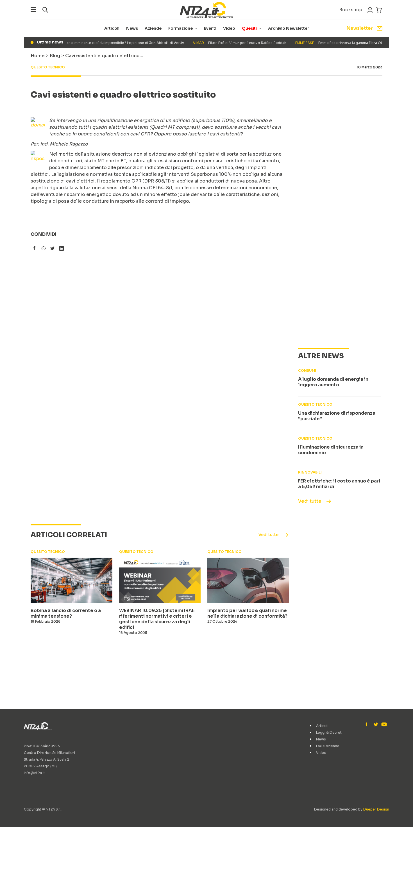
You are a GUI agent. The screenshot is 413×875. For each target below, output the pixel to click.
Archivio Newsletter (288, 28)
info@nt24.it (34, 773)
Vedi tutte (309, 501)
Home (38, 56)
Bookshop (350, 10)
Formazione (180, 28)
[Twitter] (375, 724)
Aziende (153, 28)
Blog (55, 56)
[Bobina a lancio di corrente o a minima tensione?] (71, 581)
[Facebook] (368, 724)
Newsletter (359, 28)
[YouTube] (383, 724)
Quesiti (249, 28)
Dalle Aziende (327, 746)
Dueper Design (376, 809)
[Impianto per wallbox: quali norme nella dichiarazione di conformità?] (248, 581)
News (132, 28)
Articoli (111, 28)
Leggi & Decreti (329, 732)
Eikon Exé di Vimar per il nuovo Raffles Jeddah (232, 43)
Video (229, 28)
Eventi (210, 28)
